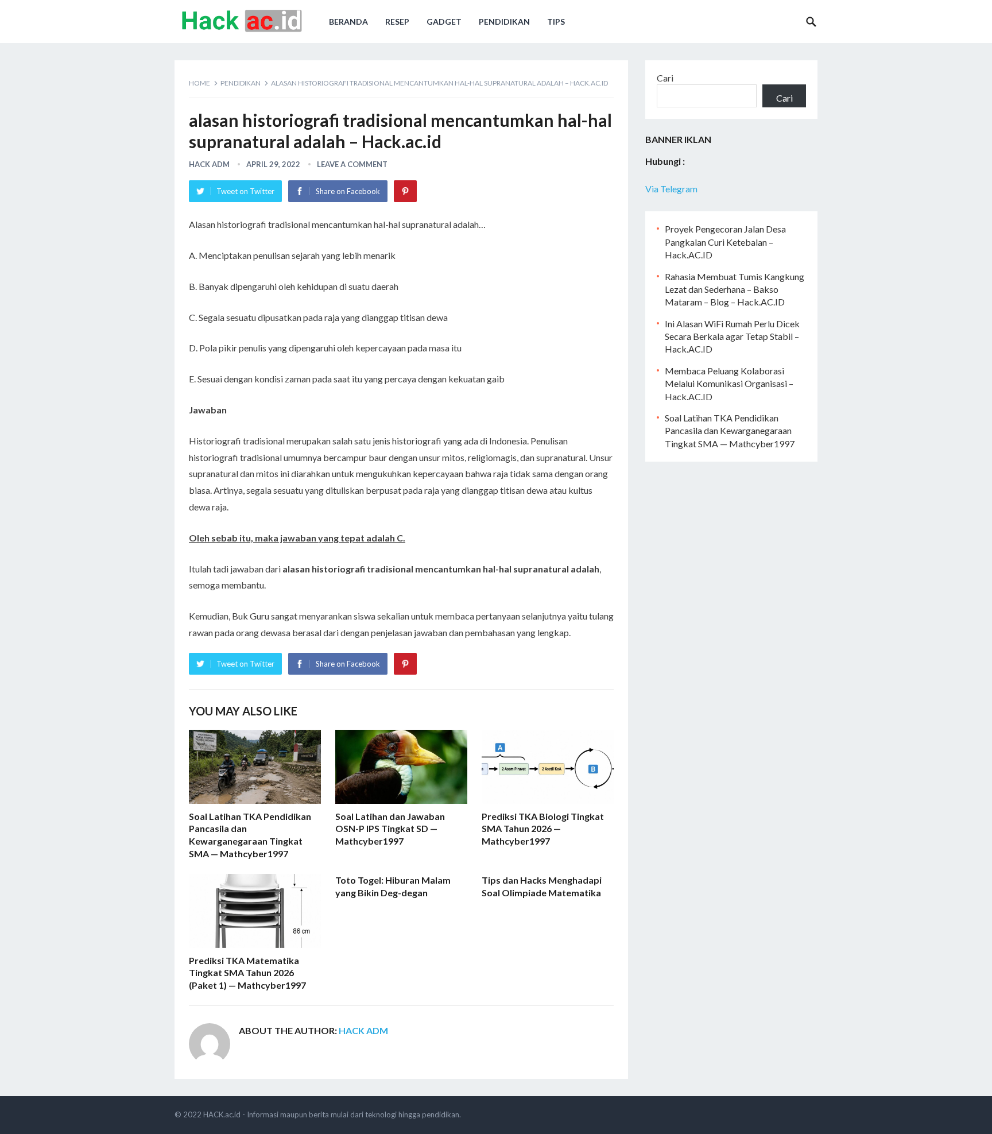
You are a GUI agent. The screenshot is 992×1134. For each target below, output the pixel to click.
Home (199, 83)
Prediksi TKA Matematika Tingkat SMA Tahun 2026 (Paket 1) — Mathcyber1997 (247, 972)
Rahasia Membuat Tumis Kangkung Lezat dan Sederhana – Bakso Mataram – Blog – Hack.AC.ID (734, 289)
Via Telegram (671, 188)
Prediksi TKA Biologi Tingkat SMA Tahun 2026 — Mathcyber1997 (543, 828)
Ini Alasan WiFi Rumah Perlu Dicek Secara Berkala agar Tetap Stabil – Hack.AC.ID (732, 336)
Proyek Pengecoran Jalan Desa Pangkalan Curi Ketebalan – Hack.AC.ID (725, 241)
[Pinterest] (405, 191)
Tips (556, 21)
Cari (665, 77)
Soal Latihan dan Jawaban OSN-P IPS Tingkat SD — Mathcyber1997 (390, 828)
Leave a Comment (352, 164)
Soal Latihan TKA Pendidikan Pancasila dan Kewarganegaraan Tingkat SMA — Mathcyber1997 (730, 430)
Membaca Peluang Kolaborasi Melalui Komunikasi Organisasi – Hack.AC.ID (729, 383)
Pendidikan (504, 21)
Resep (397, 21)
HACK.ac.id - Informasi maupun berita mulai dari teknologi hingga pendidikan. (332, 1114)
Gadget (444, 21)
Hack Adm (209, 164)
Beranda (348, 21)
